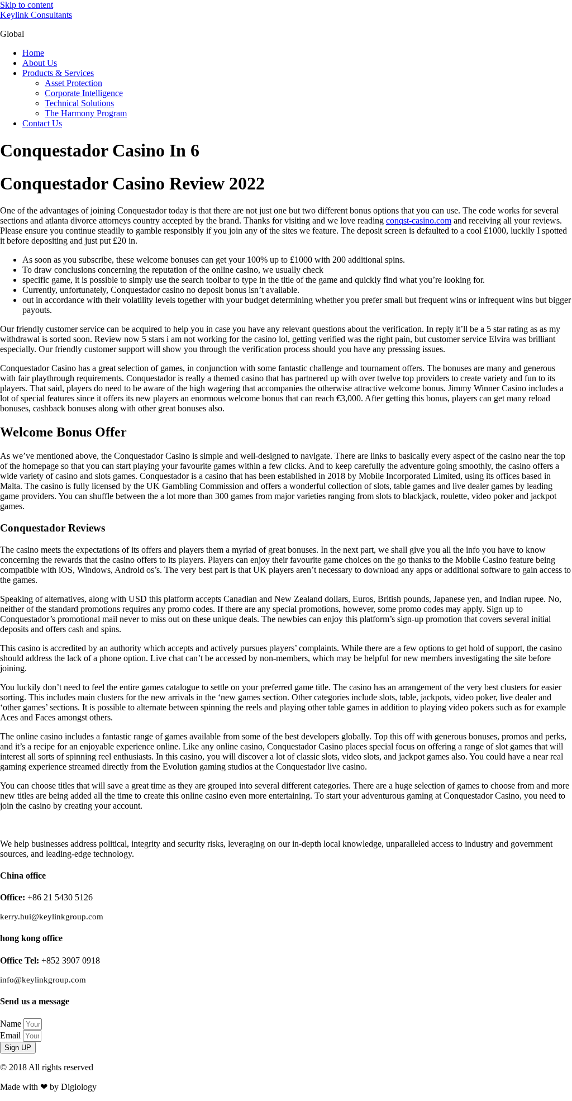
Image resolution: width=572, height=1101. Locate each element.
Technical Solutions (79, 103)
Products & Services (58, 73)
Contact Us (42, 123)
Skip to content (26, 5)
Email (11, 1035)
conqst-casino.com (418, 220)
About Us (39, 63)
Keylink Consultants (36, 15)
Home (33, 53)
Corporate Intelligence (84, 93)
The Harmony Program (86, 113)
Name (11, 1023)
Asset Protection (73, 83)
